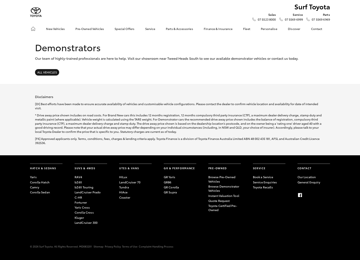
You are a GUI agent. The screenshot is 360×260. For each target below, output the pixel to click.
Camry (34, 187)
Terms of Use (130, 246)
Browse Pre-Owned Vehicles (221, 179)
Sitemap (99, 246)
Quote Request (219, 201)
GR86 (167, 182)
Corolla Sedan (40, 192)
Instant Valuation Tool (223, 196)
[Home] (33, 28)
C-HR (78, 197)
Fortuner (81, 202)
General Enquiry (309, 182)
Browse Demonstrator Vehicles (223, 188)
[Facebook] (300, 195)
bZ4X (78, 182)
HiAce (123, 192)
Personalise (269, 29)
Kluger (79, 217)
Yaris (33, 177)
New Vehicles (55, 29)
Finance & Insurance (218, 29)
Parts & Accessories (179, 29)
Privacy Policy (113, 246)
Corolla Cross (84, 212)
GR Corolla (171, 187)
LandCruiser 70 (129, 182)
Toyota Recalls (263, 187)
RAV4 (78, 177)
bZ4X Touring (84, 187)
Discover (294, 29)
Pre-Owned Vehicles (89, 29)
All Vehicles (47, 72)
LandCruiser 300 (86, 222)
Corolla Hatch (40, 182)
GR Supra (170, 192)
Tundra (124, 187)
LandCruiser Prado (88, 192)
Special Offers (124, 29)
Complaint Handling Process (156, 246)
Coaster (124, 197)
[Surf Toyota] (36, 12)
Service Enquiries (265, 182)
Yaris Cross (82, 207)
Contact (316, 29)
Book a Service (263, 177)
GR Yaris (169, 177)
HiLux (123, 177)
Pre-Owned (217, 168)
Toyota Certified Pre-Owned (222, 208)
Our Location (307, 177)
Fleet (246, 29)
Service (150, 29)
